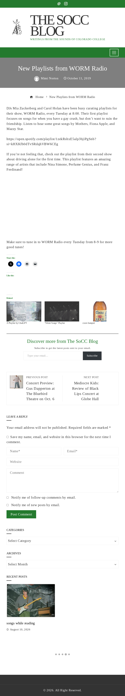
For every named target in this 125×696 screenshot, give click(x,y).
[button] (56, 654)
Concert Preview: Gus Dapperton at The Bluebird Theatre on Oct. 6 (40, 388)
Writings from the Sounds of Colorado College (67, 39)
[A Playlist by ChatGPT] (24, 311)
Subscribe (92, 355)
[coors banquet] (100, 311)
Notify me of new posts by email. (35, 505)
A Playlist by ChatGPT (17, 323)
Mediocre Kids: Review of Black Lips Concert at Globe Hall (85, 388)
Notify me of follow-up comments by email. (43, 497)
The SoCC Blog (59, 25)
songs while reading (21, 623)
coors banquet (89, 323)
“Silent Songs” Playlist (55, 323)
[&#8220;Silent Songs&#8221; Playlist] (62, 311)
